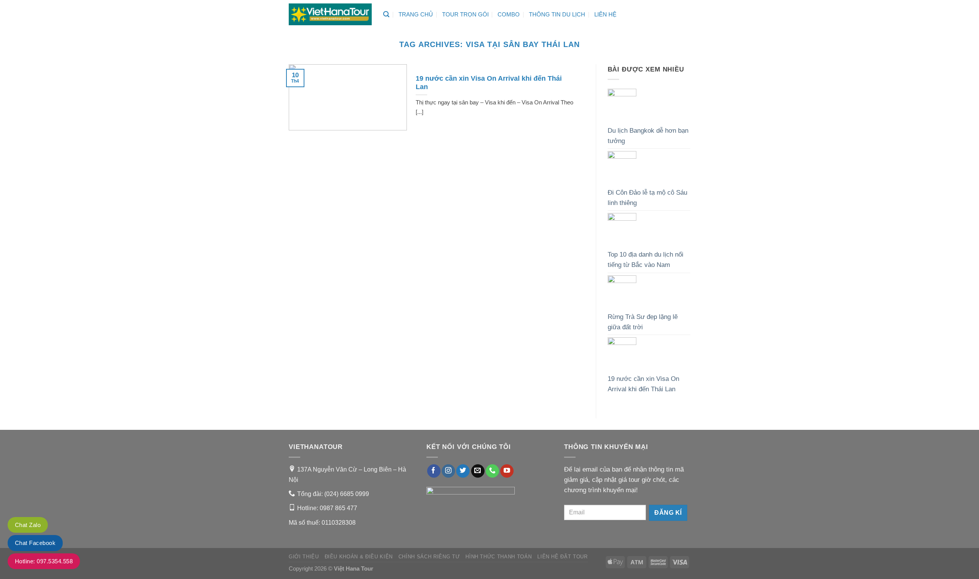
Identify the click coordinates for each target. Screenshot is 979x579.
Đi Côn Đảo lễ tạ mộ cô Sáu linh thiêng (647, 198)
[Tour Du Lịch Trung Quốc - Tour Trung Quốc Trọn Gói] (330, 14)
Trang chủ (415, 14)
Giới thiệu (304, 556)
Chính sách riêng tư (429, 556)
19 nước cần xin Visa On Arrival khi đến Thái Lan (643, 384)
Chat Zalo (28, 525)
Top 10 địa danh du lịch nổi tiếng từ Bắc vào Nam (645, 259)
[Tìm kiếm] (386, 14)
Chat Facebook (35, 543)
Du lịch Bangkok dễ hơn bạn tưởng (648, 136)
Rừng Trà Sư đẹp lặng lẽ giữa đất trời (643, 322)
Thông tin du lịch (557, 14)
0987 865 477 (338, 507)
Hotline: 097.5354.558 (44, 561)
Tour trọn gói (465, 14)
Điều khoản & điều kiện (359, 556)
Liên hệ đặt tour (562, 556)
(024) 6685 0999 (346, 493)
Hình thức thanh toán (498, 556)
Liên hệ (605, 14)
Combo (509, 14)
